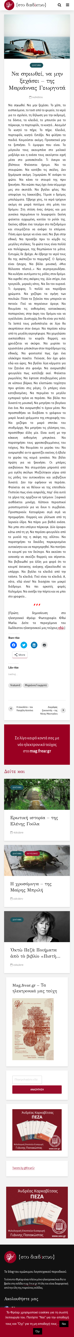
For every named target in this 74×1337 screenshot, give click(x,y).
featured (15, 685)
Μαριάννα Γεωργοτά (36, 685)
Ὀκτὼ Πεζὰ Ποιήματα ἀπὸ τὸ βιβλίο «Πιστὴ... (35, 953)
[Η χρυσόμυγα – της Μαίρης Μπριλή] (37, 860)
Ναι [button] (64, 1323)
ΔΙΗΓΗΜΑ (36, 65)
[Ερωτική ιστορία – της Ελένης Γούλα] (37, 794)
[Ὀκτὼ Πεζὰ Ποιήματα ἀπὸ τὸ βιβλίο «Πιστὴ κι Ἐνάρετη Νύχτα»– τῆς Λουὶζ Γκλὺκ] (37, 926)
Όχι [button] (38, 1331)
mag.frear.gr (40, 751)
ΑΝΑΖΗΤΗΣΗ (37, 1089)
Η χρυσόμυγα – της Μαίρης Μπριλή (31, 887)
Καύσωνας (32, 854)
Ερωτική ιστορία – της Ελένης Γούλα (34, 821)
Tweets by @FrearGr (23, 1168)
